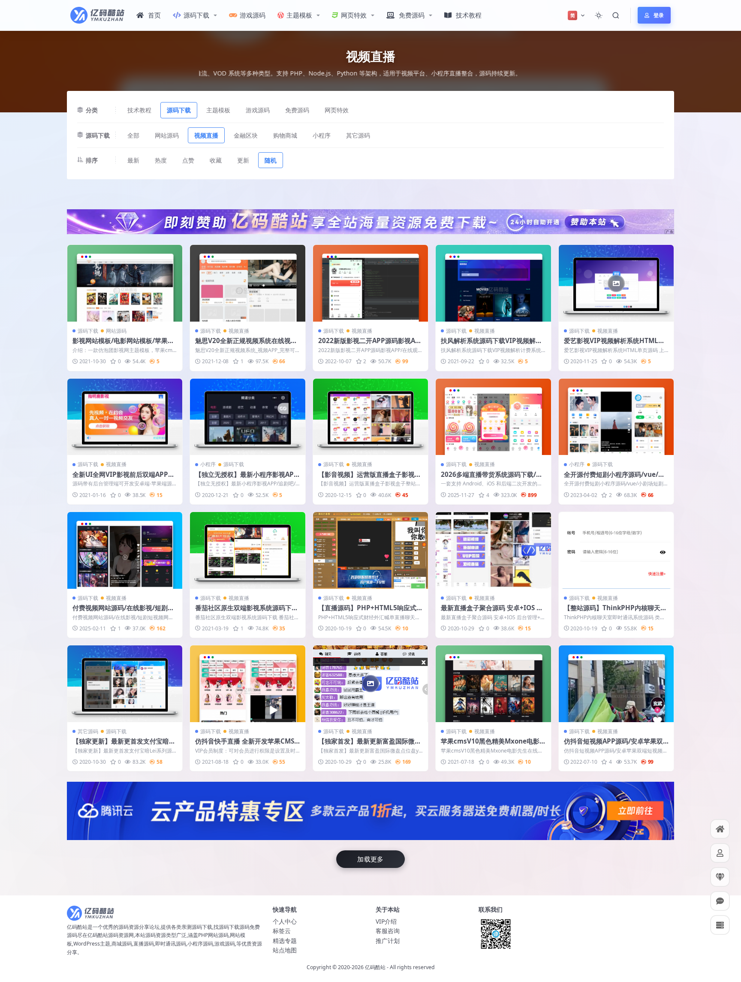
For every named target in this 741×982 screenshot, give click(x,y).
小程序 (322, 135)
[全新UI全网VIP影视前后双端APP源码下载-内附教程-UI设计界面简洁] (124, 417)
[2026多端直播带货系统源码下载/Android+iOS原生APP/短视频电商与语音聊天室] (493, 417)
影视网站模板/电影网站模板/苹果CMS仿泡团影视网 (122, 344)
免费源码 (412, 15)
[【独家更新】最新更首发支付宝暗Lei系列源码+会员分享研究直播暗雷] (124, 683)
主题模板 (299, 15)
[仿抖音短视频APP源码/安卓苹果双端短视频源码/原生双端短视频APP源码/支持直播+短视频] (616, 683)
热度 (161, 160)
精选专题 (285, 941)
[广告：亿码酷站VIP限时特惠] (370, 221)
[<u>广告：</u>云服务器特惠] (370, 810)
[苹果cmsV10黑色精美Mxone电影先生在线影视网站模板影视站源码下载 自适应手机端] (493, 683)
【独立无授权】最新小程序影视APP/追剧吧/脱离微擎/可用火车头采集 (246, 478)
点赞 (188, 160)
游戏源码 (252, 15)
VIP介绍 (386, 921)
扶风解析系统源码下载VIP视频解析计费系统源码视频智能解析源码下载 (492, 344)
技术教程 (469, 15)
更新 (243, 160)
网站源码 (167, 135)
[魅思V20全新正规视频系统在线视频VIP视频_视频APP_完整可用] (247, 283)
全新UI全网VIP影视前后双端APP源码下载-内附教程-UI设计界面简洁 (123, 478)
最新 (133, 160)
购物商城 (285, 135)
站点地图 (285, 950)
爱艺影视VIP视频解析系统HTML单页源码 (614, 344)
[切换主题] (598, 15)
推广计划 (388, 941)
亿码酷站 (375, 967)
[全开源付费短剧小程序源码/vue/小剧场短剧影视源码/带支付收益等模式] (616, 417)
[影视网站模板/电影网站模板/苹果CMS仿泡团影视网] (124, 283)
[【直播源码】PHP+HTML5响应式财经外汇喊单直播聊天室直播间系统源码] (370, 550)
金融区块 (246, 135)
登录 (659, 15)
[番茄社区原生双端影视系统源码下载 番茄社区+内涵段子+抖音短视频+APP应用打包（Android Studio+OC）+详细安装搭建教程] (247, 550)
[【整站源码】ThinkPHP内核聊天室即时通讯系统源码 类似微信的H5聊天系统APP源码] (616, 550)
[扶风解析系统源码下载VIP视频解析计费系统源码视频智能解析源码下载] (493, 283)
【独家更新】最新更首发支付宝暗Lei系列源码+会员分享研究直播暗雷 (124, 745)
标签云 (282, 931)
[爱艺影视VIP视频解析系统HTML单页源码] (616, 283)
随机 (271, 160)
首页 (154, 15)
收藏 (216, 160)
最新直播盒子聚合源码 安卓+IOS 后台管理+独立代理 (492, 612)
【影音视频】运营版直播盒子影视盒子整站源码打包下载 (369, 478)
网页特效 (354, 15)
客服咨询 (388, 931)
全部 (133, 135)
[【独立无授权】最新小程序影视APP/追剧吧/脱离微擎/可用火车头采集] (247, 417)
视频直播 (206, 135)
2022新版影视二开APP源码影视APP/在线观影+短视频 (368, 344)
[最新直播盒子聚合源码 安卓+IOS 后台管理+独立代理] (493, 550)
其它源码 (358, 135)
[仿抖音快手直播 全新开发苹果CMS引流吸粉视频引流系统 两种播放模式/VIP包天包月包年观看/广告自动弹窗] (247, 683)
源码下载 (196, 15)
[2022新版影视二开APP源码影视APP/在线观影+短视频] (370, 283)
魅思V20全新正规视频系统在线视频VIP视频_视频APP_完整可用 (246, 344)
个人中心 (285, 921)
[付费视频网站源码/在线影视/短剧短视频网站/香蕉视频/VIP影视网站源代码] (124, 550)
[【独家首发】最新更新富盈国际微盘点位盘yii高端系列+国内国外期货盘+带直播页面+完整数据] (370, 683)
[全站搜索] (616, 15)
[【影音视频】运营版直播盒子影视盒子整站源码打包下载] (370, 417)
